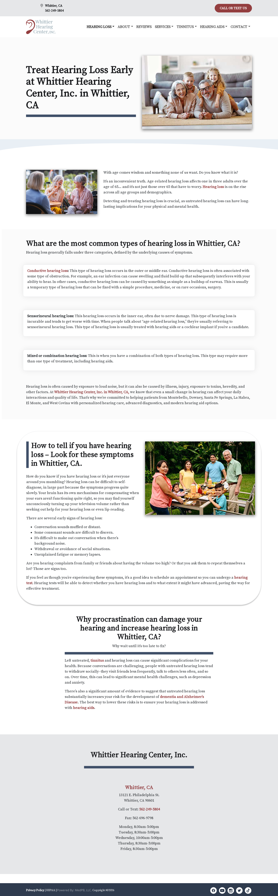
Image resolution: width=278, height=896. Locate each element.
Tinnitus (185, 26)
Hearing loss (213, 186)
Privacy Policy (35, 890)
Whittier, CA (53, 6)
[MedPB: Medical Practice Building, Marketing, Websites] (74, 890)
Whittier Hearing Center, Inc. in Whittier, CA (91, 392)
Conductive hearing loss (47, 270)
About (124, 26)
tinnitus (97, 660)
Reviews (144, 26)
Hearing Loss (99, 26)
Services (163, 26)
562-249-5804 (54, 11)
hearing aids (83, 707)
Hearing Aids (212, 26)
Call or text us (233, 8)
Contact (239, 26)
